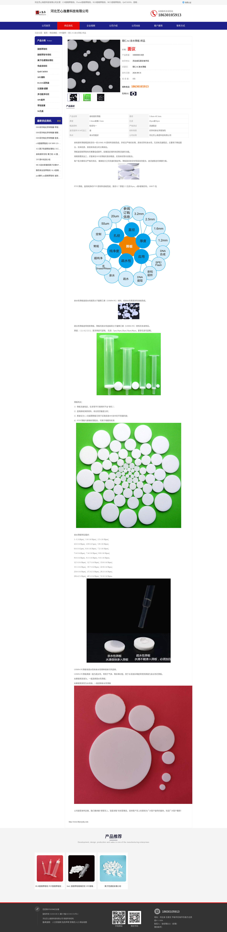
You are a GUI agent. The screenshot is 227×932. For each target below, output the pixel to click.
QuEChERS (42, 72)
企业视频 (91, 26)
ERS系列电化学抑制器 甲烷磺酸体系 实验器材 (48, 127)
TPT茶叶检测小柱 (43, 160)
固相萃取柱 (42, 49)
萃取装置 (41, 105)
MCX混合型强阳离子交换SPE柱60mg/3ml (48, 165)
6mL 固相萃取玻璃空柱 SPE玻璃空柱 (113, 886)
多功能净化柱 (43, 94)
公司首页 (46, 26)
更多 (59, 121)
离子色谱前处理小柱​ (50, 886)
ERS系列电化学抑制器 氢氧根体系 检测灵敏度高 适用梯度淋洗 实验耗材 (48, 138)
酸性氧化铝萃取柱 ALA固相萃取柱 (48, 170)
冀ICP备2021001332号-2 (69, 914)
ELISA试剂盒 (43, 83)
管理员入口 (74, 922)
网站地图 (83, 922)
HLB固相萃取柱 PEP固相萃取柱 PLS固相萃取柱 (86, 886)
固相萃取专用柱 (44, 55)
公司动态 (136, 26)
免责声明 (65, 922)
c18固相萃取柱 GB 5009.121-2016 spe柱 (48, 143)
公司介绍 (113, 26)
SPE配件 (62, 33)
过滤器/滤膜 (42, 89)
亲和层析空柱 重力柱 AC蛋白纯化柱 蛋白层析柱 (48, 154)
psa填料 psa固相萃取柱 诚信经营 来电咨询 (48, 176)
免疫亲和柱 (42, 66)
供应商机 (68, 26)
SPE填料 (41, 77)
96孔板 (40, 111)
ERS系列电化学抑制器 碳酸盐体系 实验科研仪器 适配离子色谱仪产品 (48, 133)
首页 (46, 33)
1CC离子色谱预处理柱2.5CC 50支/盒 (48, 149)
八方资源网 (56, 922)
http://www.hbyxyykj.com (78, 822)
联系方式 (181, 26)
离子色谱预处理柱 (45, 60)
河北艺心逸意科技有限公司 (53, 919)
